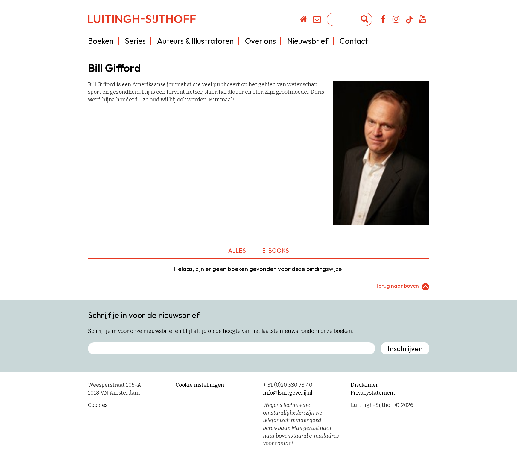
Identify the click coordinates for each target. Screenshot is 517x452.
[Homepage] (304, 20)
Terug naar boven (397, 285)
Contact (354, 41)
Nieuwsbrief (307, 41)
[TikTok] (409, 22)
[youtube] (422, 20)
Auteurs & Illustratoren (195, 41)
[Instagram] (396, 20)
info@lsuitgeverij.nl (287, 392)
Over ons (260, 41)
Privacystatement (373, 392)
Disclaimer (364, 385)
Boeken (100, 41)
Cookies (97, 405)
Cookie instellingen (200, 385)
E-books (275, 250)
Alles (237, 250)
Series (135, 41)
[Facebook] (383, 20)
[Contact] (317, 20)
